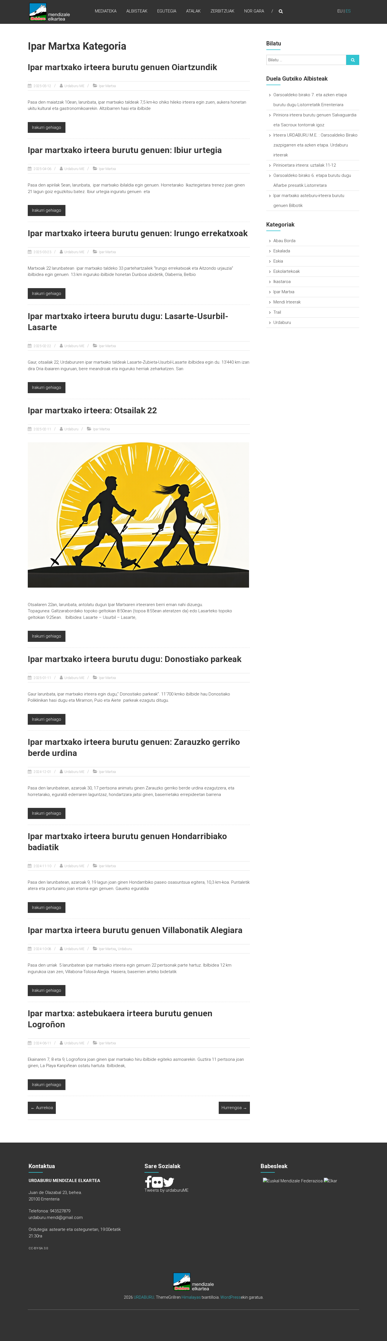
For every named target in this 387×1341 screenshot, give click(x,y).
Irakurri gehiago (46, 127)
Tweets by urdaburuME (166, 1190)
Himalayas (191, 1297)
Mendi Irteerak (287, 302)
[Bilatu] (352, 60)
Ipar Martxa (107, 86)
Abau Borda (284, 240)
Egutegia (166, 11)
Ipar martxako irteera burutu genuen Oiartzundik (122, 67)
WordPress (230, 1297)
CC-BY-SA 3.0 (38, 1248)
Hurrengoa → (234, 1107)
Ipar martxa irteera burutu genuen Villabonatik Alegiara (135, 930)
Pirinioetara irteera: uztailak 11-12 (304, 165)
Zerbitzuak (222, 11)
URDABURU (144, 1297)
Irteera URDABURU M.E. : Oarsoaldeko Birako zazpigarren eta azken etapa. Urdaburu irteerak (315, 145)
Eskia (278, 261)
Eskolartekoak (286, 271)
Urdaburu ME (74, 86)
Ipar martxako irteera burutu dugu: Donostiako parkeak (134, 659)
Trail (277, 312)
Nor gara (254, 11)
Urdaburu (71, 429)
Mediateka (105, 11)
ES (348, 11)
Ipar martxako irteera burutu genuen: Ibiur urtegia (125, 150)
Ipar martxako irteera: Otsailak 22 (92, 410)
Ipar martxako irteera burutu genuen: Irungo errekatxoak (138, 233)
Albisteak (136, 11)
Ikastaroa (282, 281)
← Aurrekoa (42, 1107)
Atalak (193, 11)
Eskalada (281, 250)
